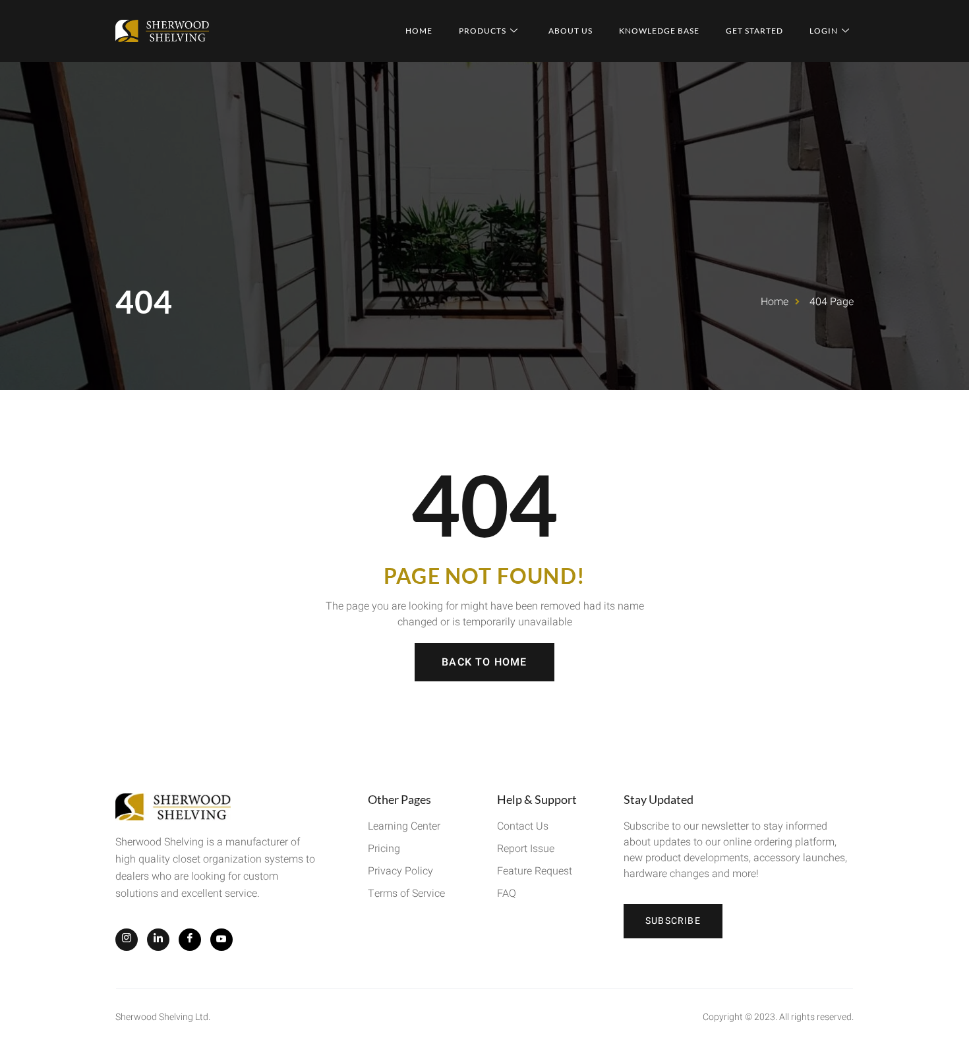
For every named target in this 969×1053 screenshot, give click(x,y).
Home (418, 31)
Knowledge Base (659, 31)
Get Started (754, 31)
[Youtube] (221, 939)
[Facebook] (190, 939)
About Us (570, 31)
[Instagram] (126, 939)
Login (823, 31)
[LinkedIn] (158, 939)
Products (482, 31)
